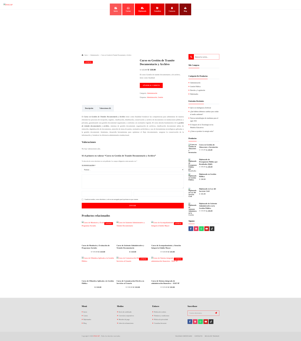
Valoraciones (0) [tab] (105, 108)
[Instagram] (196, 228)
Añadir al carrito (151, 85)
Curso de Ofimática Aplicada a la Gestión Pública (98, 282)
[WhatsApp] (201, 228)
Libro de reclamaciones (126, 323)
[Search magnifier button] (191, 56)
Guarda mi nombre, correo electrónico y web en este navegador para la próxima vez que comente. (111, 199)
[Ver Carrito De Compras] (285, 4)
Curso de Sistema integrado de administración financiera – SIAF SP (165, 282)
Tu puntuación (88, 165)
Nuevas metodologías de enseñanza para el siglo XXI (204, 119)
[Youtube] (206, 228)
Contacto (199, 336)
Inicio (85, 312)
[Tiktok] (212, 228)
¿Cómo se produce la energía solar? (202, 131)
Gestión (160, 97)
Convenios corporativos (126, 316)
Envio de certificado (125, 312)
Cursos (85, 316)
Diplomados (194, 94)
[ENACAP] (8, 4)
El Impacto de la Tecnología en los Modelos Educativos (201, 126)
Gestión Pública (195, 86)
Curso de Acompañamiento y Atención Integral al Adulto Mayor (166, 247)
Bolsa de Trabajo (212, 336)
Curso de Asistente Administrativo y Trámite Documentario (130, 247)
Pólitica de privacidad (161, 319)
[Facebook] (190, 228)
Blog (85, 323)
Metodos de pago (124, 319)
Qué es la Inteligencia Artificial (200, 108)
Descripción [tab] (89, 108)
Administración (152, 93)
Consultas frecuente (160, 323)
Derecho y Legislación (197, 90)
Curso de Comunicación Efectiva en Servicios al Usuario (130, 282)
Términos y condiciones (161, 316)
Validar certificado (183, 336)
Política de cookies (160, 312)
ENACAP (96, 336)
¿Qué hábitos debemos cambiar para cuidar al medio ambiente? (204, 113)
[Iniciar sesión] (295, 4)
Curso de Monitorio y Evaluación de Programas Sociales (96, 247)
